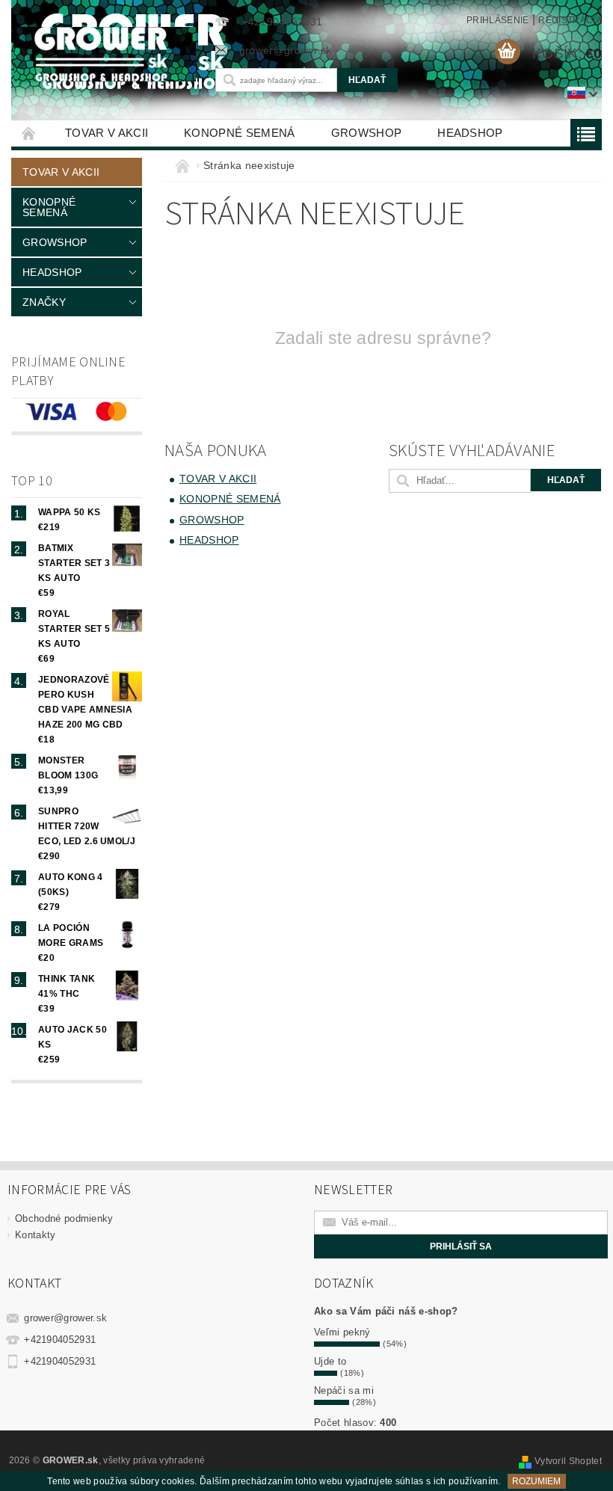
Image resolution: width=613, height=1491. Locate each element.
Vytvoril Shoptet (568, 1461)
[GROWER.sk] (105, 54)
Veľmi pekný (342, 1332)
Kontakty (35, 1235)
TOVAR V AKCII (106, 132)
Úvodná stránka (29, 133)
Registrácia (570, 20)
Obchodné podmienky (64, 1218)
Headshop (470, 132)
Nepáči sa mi (344, 1390)
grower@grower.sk (65, 1318)
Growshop (366, 132)
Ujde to (330, 1361)
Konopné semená (239, 132)
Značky (44, 302)
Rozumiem (536, 1481)
